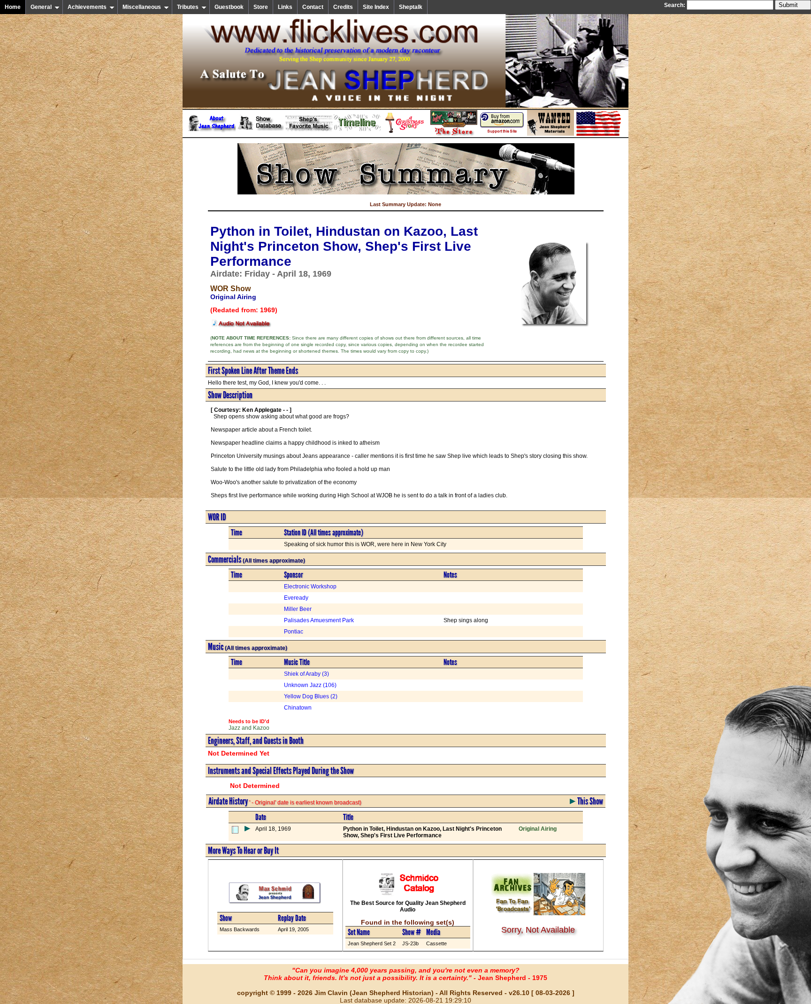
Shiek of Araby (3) (306, 674)
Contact (312, 7)
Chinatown (298, 707)
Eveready (296, 598)
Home (13, 7)
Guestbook (229, 7)
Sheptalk (410, 7)
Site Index (376, 7)
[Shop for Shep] (453, 134)
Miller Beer (298, 609)
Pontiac (293, 631)
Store (260, 7)
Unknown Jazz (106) (310, 685)
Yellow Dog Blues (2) (310, 696)
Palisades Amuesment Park (319, 620)
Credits (343, 7)
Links (285, 7)
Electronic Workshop (310, 586)
